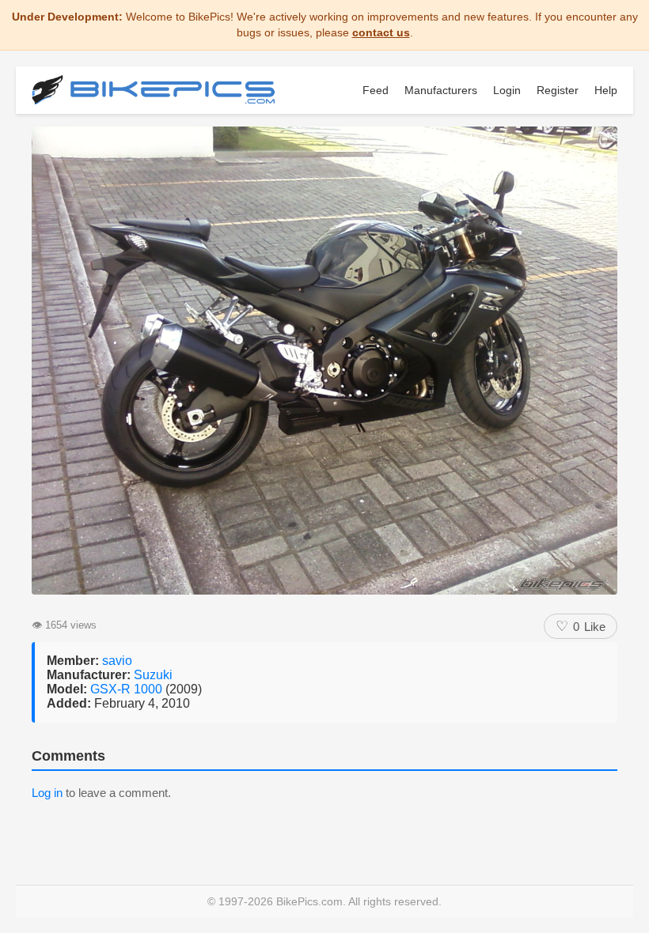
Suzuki (153, 675)
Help (605, 90)
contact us (381, 32)
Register (558, 90)
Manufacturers (440, 90)
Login (507, 90)
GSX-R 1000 (127, 689)
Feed (375, 90)
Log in (47, 792)
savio (117, 660)
